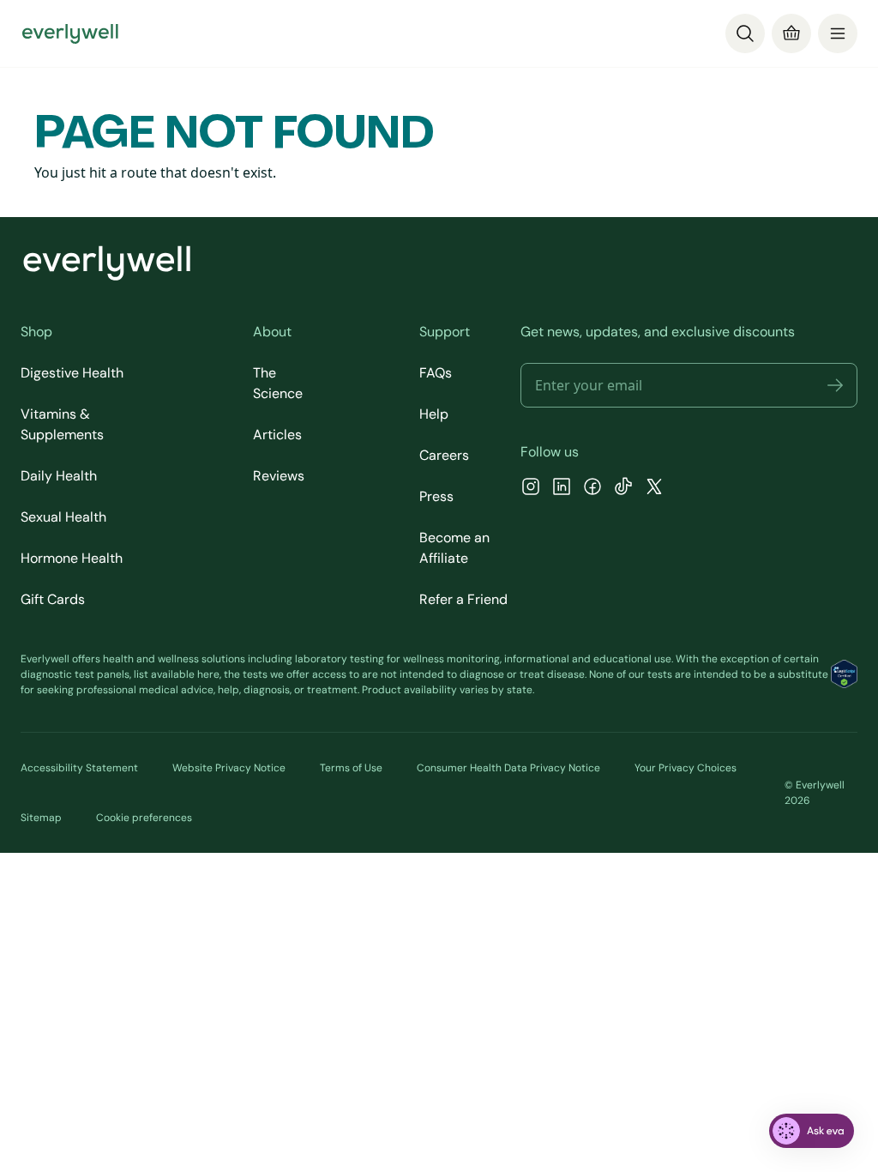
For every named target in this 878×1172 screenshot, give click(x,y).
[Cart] (791, 33)
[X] (654, 488)
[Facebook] (592, 488)
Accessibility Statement (79, 768)
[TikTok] (623, 488)
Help (433, 414)
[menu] (837, 33)
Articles (277, 435)
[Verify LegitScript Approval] (844, 674)
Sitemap (41, 818)
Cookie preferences (144, 818)
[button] (835, 385)
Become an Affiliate (454, 548)
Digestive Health (72, 373)
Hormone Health (72, 558)
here (208, 674)
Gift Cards (53, 599)
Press (436, 496)
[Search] (745, 33)
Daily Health (59, 476)
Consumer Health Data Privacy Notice (508, 768)
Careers (444, 455)
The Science (278, 383)
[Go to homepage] (70, 33)
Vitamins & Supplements (62, 424)
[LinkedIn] (561, 488)
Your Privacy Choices (685, 768)
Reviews (278, 476)
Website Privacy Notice (229, 768)
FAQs (435, 373)
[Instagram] (530, 488)
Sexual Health (63, 517)
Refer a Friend (463, 599)
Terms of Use (351, 768)
